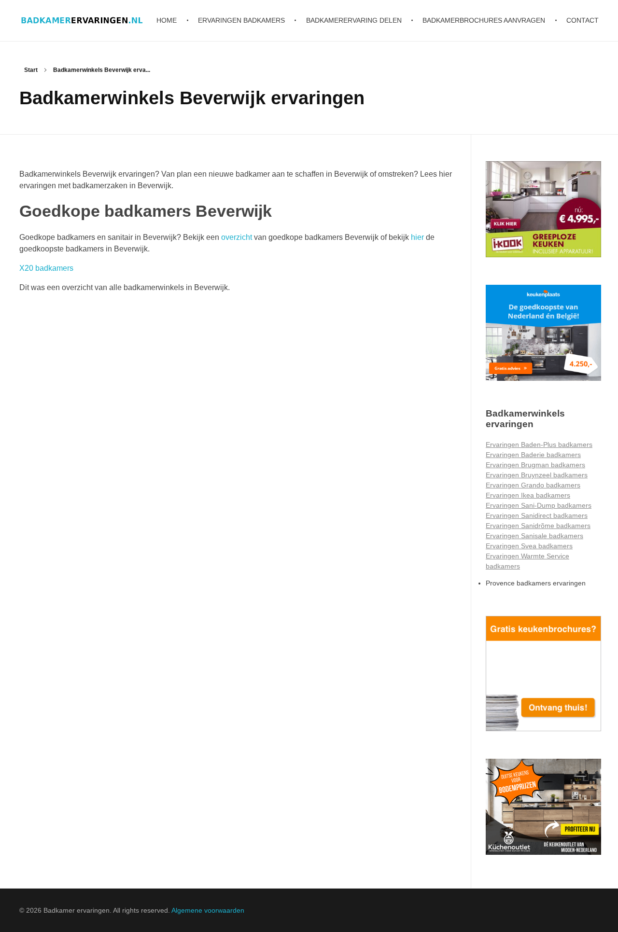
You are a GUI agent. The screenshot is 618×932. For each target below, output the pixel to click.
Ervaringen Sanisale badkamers (534, 536)
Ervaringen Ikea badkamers (528, 495)
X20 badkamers (46, 268)
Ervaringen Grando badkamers (533, 485)
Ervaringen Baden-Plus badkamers (539, 444)
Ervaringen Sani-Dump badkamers (538, 505)
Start (31, 70)
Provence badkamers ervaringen (536, 583)
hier (417, 237)
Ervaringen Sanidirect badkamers (537, 515)
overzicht (236, 237)
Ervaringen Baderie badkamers (533, 455)
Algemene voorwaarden (207, 910)
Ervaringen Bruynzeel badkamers (537, 475)
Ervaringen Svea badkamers (529, 546)
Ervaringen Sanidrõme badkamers (538, 525)
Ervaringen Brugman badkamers (535, 465)
